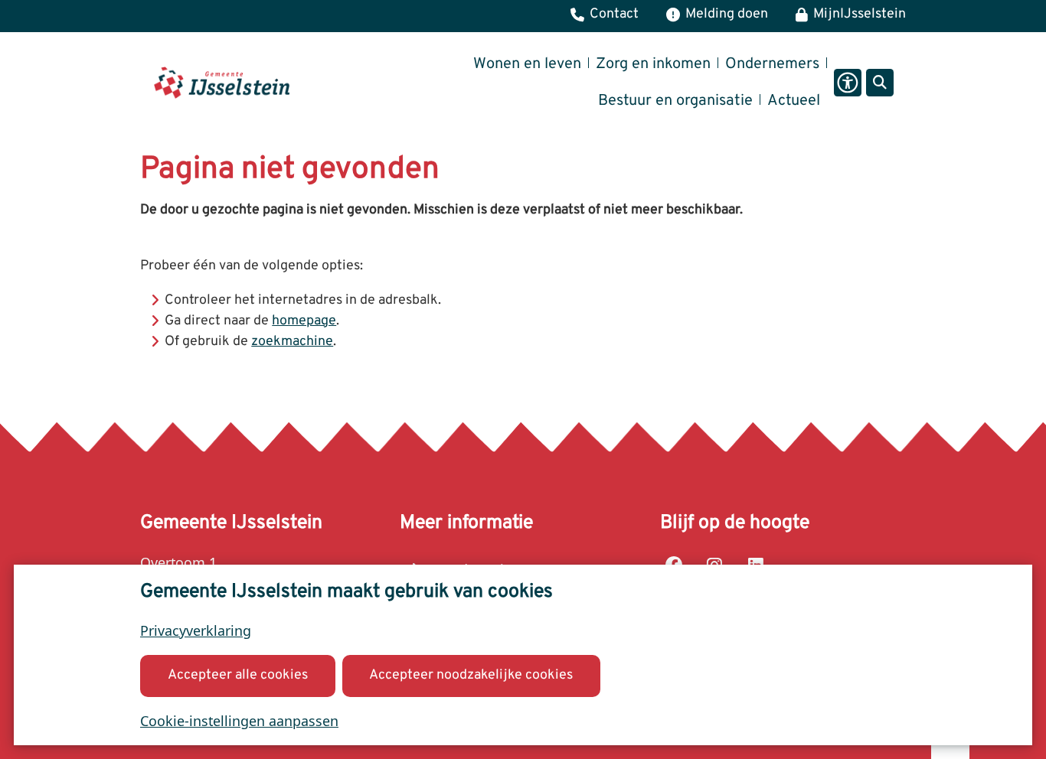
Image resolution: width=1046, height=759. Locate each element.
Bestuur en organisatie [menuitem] (675, 101)
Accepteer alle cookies (238, 675)
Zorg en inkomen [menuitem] (653, 64)
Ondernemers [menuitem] (772, 64)
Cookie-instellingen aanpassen (239, 721)
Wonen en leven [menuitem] (527, 64)
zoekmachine (292, 341)
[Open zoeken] (880, 82)
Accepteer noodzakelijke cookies (471, 675)
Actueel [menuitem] (793, 101)
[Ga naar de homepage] (221, 83)
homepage (304, 321)
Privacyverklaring (195, 630)
